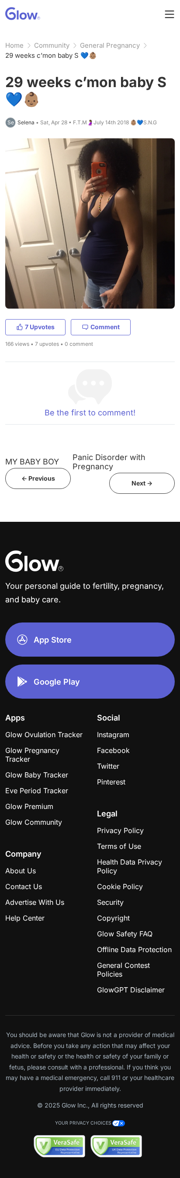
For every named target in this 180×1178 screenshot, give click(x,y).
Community (51, 45)
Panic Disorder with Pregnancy (109, 462)
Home (14, 45)
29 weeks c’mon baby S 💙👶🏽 (51, 55)
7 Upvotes (40, 327)
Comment (105, 327)
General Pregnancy (110, 45)
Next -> (142, 483)
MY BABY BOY (32, 461)
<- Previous (38, 478)
